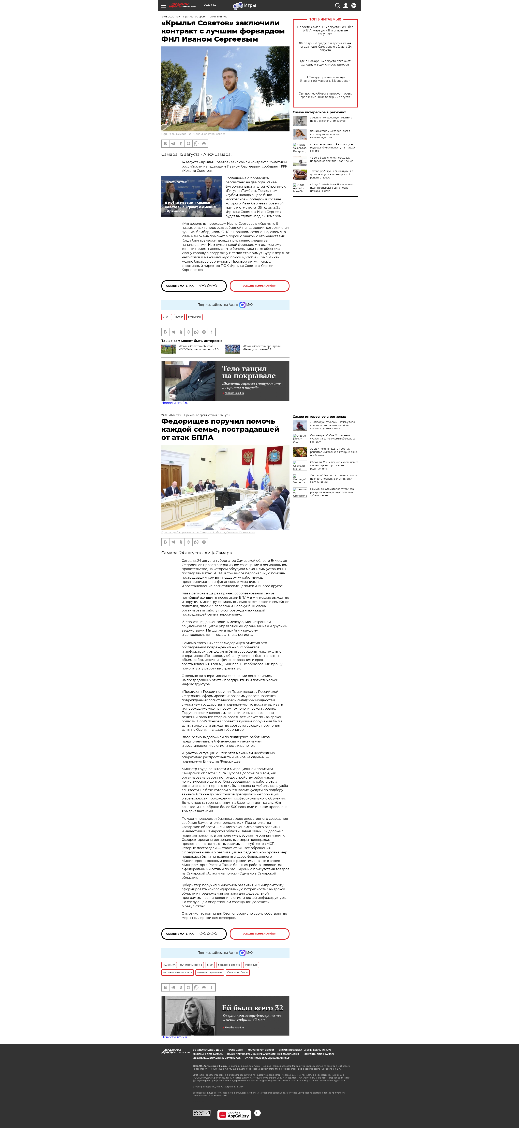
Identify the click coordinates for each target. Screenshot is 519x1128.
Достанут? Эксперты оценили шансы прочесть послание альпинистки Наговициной (333, 478)
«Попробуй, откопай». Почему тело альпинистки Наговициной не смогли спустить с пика (332, 425)
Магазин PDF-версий (261, 1050)
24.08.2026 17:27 (171, 415)
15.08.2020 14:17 (170, 16)
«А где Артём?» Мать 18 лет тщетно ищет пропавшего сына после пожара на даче (332, 187)
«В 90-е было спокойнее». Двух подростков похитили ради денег (331, 159)
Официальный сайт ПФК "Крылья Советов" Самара (193, 133)
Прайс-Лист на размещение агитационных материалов (263, 1054)
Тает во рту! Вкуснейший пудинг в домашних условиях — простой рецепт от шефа (331, 174)
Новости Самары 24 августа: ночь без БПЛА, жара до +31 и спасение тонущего (325, 30)
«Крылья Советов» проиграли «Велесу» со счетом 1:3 (262, 348)
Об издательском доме (208, 1050)
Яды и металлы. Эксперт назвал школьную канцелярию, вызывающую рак (330, 134)
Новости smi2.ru (174, 403)
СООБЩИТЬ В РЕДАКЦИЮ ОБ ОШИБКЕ (267, 1058)
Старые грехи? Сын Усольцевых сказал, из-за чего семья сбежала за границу (333, 438)
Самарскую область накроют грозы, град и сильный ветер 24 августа (325, 95)
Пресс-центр (235, 1050)
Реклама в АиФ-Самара (208, 1054)
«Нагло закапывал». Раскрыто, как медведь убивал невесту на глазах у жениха (333, 147)
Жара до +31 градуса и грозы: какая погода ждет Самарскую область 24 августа (325, 47)
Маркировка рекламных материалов (217, 1058)
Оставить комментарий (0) (259, 286)
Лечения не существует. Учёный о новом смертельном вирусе (331, 119)
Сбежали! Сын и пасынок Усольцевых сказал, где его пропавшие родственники (334, 465)
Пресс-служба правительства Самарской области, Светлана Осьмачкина (208, 532)
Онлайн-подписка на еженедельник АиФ (305, 1050)
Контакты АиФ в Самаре (319, 1054)
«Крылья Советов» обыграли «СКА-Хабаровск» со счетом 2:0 (199, 348)
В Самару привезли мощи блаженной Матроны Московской (325, 79)
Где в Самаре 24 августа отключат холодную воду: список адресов (325, 62)
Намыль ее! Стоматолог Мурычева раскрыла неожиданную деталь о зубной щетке (332, 492)
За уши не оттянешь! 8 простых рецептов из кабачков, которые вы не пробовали (333, 452)
